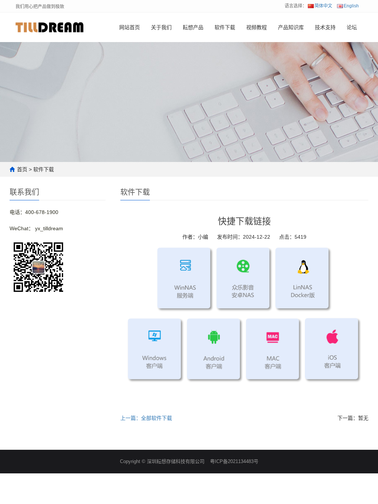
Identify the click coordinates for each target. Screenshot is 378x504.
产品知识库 (291, 27)
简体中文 (323, 5)
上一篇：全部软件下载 (146, 418)
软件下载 (224, 27)
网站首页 (129, 27)
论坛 (352, 27)
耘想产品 (193, 27)
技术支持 (325, 27)
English (351, 5)
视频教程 (256, 27)
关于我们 (161, 27)
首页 (22, 169)
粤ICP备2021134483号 (234, 461)
